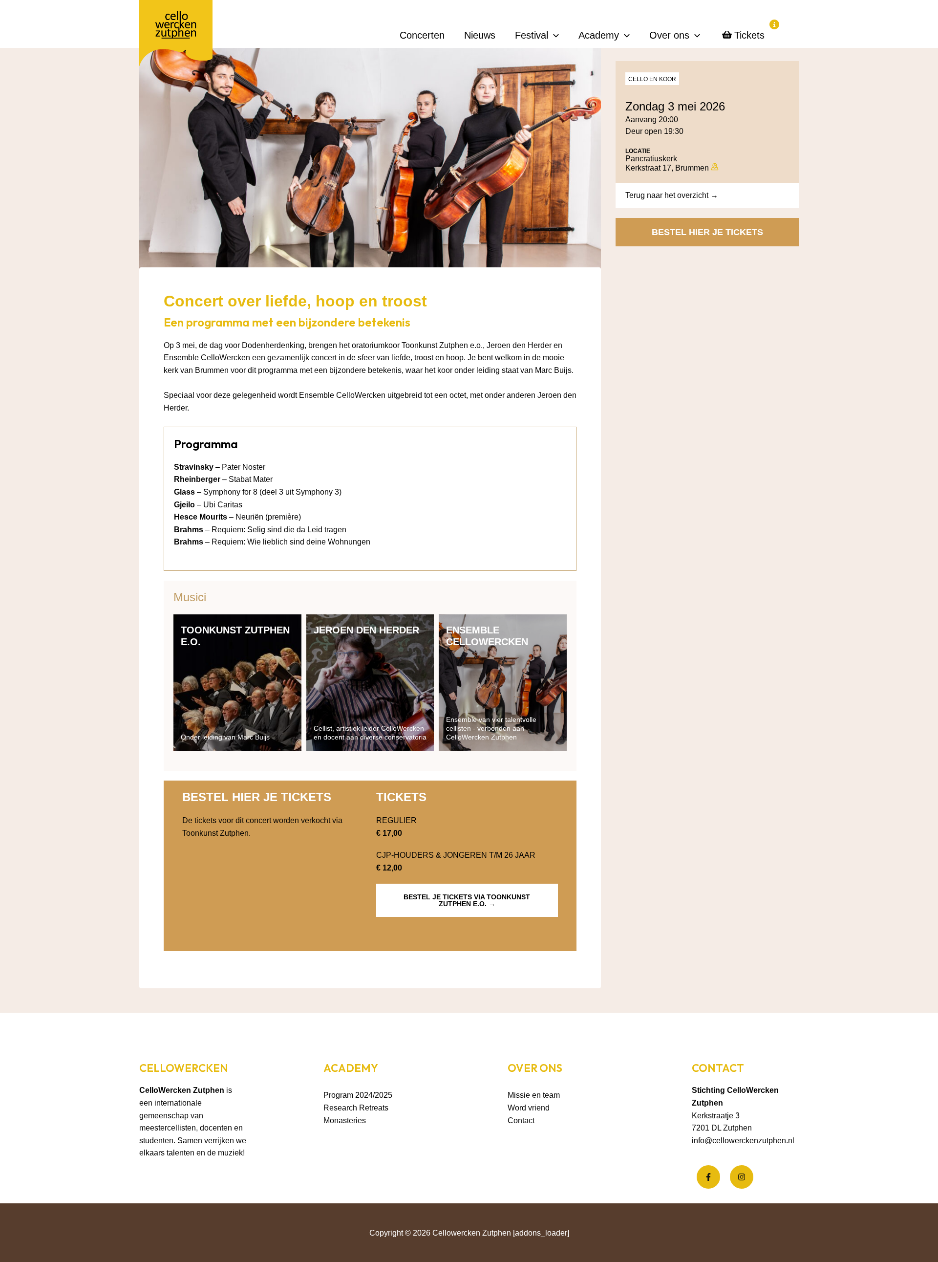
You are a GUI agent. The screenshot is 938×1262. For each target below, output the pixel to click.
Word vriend (529, 1108)
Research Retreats (355, 1108)
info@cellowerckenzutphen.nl (743, 1140)
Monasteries (344, 1120)
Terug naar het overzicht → (671, 195)
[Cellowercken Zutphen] (176, 35)
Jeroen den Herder (366, 630)
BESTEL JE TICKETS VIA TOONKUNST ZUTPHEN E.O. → (467, 900)
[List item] (708, 1177)
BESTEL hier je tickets (707, 232)
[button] (553, 35)
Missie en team (534, 1095)
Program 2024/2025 (357, 1095)
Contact (521, 1120)
